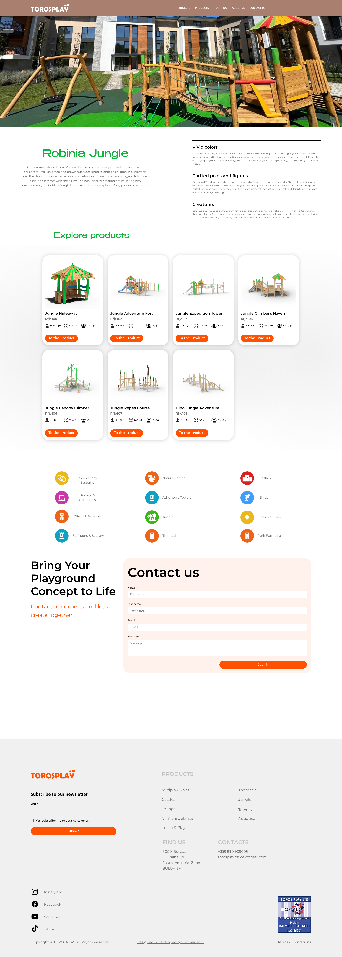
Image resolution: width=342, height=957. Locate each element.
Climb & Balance (86, 516)
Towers (245, 809)
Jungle (167, 517)
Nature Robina (173, 478)
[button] (202, 8)
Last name (135, 604)
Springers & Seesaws (88, 535)
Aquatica (246, 818)
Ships (263, 497)
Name (132, 587)
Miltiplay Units (175, 790)
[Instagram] (35, 892)
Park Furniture (269, 535)
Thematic (247, 790)
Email (132, 620)
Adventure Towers (176, 497)
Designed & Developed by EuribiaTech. (170, 942)
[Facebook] (35, 904)
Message (134, 636)
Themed (169, 535)
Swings (168, 808)
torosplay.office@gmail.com (242, 857)
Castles (265, 478)
